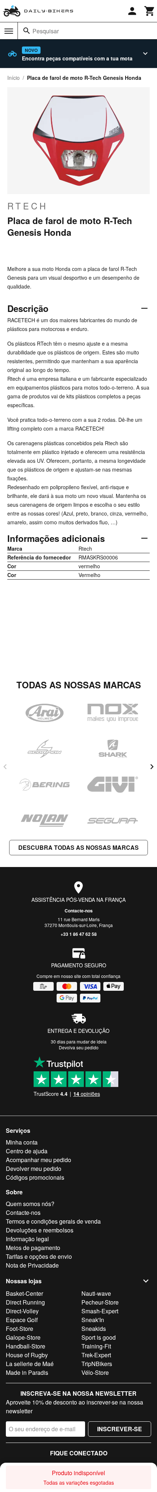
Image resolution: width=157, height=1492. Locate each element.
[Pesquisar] (26, 30)
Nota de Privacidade (32, 1265)
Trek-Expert (96, 1355)
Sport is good (98, 1337)
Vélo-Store (95, 1372)
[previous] (5, 767)
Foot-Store (19, 1328)
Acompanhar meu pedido (38, 1160)
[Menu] (9, 31)
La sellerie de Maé (30, 1363)
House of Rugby (27, 1355)
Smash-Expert (99, 1311)
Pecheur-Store (100, 1302)
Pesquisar (45, 31)
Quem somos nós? (30, 1203)
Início (13, 77)
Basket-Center (24, 1293)
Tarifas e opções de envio (39, 1256)
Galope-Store (23, 1337)
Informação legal (27, 1239)
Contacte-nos (79, 911)
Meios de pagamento (33, 1247)
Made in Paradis (27, 1372)
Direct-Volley (22, 1311)
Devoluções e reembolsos (39, 1230)
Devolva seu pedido (79, 1047)
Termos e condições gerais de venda (53, 1221)
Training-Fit (96, 1346)
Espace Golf (22, 1320)
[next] (152, 767)
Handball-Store (25, 1346)
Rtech (27, 206)
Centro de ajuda (26, 1151)
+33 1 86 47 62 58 (79, 934)
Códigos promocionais (35, 1177)
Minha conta (22, 1142)
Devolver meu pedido (33, 1168)
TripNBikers (96, 1363)
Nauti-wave (96, 1293)
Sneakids (93, 1328)
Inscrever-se (119, 1429)
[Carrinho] (150, 11)
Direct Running (25, 1302)
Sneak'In (92, 1320)
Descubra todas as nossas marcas (78, 847)
